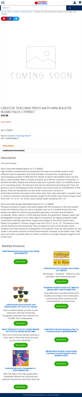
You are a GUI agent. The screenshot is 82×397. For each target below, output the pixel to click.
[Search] (70, 7)
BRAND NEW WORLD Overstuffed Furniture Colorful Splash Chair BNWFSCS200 (61, 353)
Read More (21, 261)
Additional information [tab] (14, 150)
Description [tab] (8, 146)
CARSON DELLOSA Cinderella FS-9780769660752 (20, 369)
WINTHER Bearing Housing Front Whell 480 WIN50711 (20, 252)
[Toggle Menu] (2, 3)
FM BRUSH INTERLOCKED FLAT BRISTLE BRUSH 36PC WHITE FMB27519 (61, 288)
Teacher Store (6, 12)
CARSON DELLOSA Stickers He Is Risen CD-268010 (61, 269)
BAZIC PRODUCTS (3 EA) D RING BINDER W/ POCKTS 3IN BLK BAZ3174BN (20, 330)
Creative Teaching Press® (22, 12)
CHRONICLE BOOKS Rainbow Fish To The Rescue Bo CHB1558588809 (61, 330)
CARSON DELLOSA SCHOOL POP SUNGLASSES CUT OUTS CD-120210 (20, 305)
